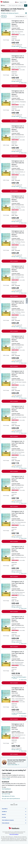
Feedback (26, 300)
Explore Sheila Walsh (12, 764)
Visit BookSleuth (6, 789)
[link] (26, 13)
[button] (22, 47)
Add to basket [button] (14, 51)
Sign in (21, 2)
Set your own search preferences (11, 798)
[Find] (25, 5)
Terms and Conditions (13, 834)
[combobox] (16, 5)
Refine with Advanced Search (10, 13)
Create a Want (6, 778)
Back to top (14, 804)
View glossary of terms (8, 796)
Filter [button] (4, 16)
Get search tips (6, 793)
